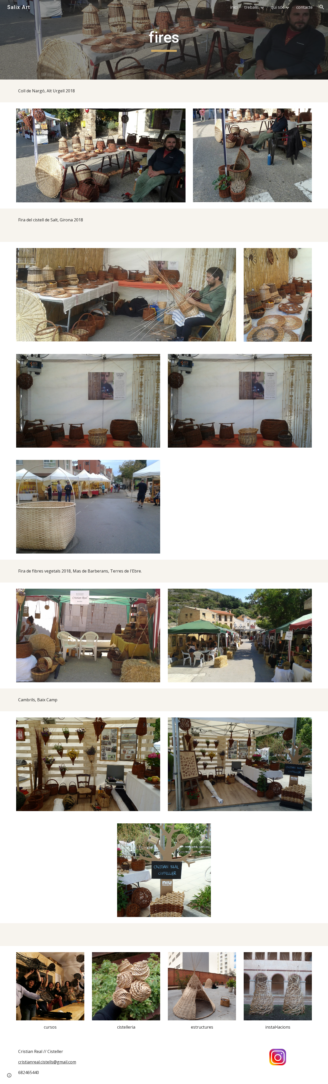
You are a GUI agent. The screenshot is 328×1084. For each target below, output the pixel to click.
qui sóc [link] (277, 7)
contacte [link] (304, 7)
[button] (322, 7)
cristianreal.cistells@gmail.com (47, 1062)
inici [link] (234, 7)
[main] (164, 40)
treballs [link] (251, 7)
